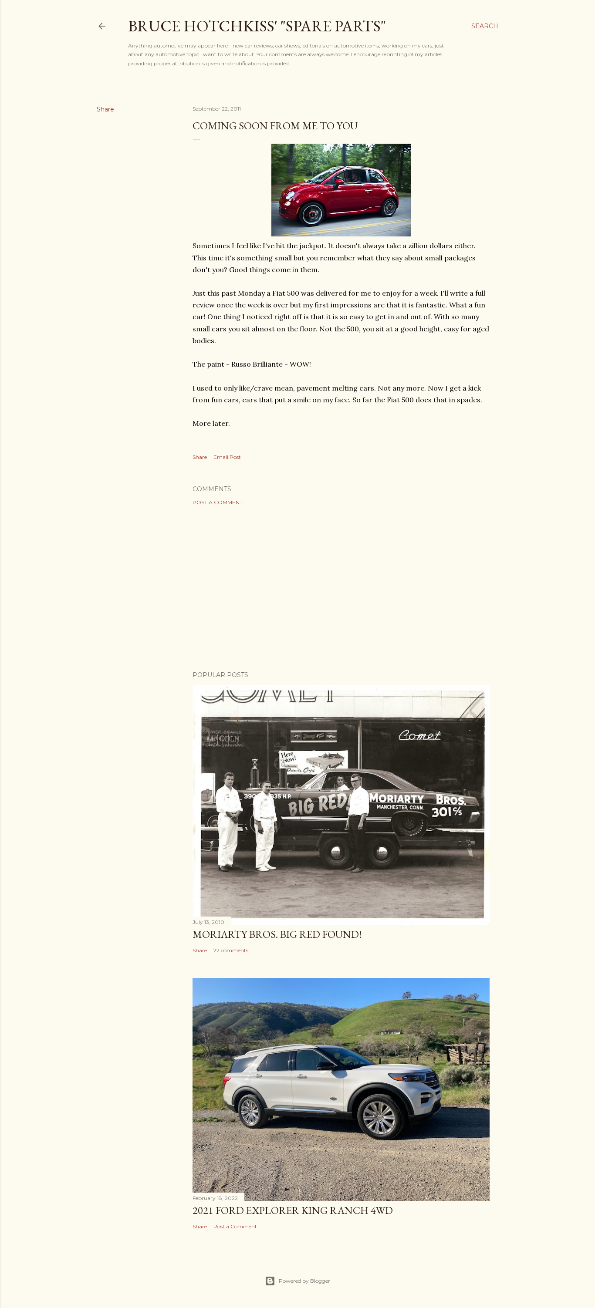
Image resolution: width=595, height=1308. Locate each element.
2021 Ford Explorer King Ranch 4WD (293, 1210)
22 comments (230, 950)
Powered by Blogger (304, 1281)
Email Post (227, 457)
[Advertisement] (341, 588)
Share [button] (105, 109)
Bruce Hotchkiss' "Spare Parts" (257, 26)
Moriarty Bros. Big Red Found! (277, 934)
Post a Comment (218, 502)
